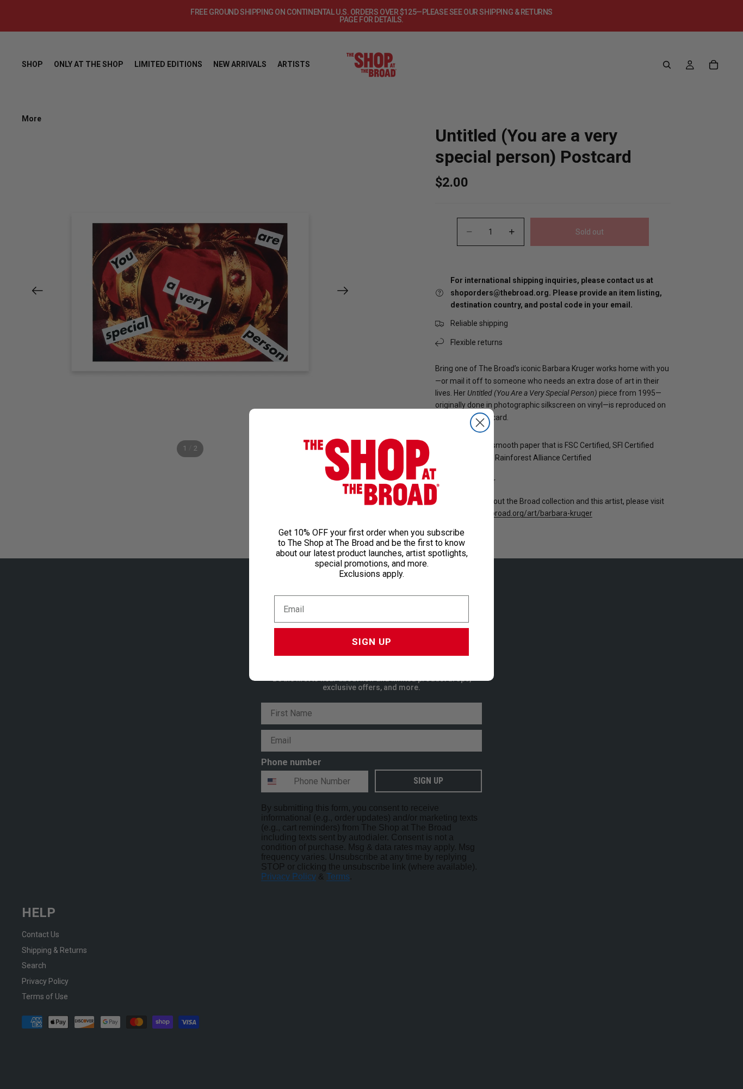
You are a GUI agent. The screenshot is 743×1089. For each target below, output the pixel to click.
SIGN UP (372, 641)
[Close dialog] (480, 422)
